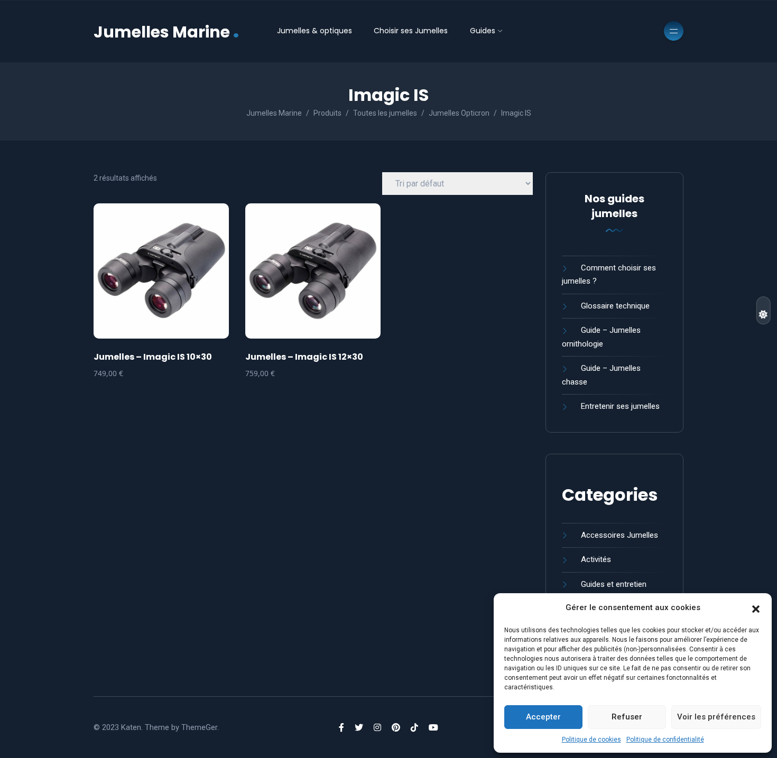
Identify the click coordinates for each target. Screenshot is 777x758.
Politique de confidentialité (665, 739)
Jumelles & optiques (314, 30)
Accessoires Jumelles (619, 535)
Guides (482, 30)
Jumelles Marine (166, 31)
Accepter (543, 717)
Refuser (627, 717)
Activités (596, 559)
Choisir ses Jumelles (411, 30)
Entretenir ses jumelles (620, 406)
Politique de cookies (591, 739)
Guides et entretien (613, 584)
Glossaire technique (615, 306)
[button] (756, 608)
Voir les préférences (716, 717)
